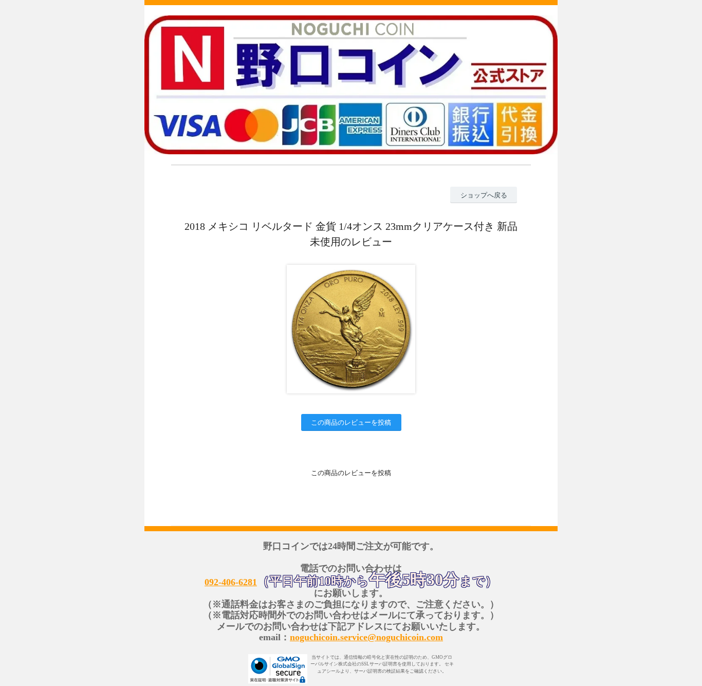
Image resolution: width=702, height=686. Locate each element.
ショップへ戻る (483, 195)
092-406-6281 (231, 582)
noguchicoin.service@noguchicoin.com (366, 637)
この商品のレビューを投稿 (351, 422)
